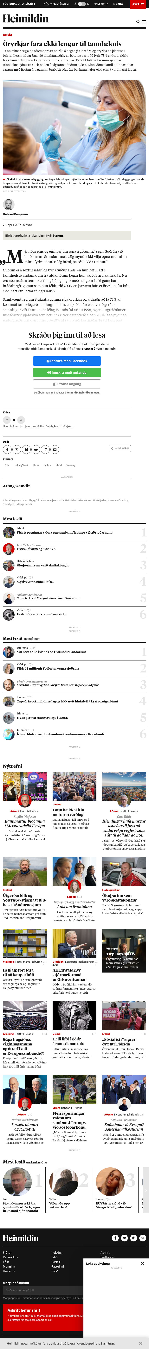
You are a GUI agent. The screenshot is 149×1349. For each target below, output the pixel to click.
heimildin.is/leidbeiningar (83, 392)
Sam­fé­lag (70, 465)
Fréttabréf (107, 1257)
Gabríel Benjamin (15, 214)
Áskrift (105, 1252)
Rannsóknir (10, 1257)
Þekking (57, 1252)
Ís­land (59, 465)
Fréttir (7, 1252)
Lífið (55, 1257)
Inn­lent (47, 465)
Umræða (9, 1271)
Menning (9, 1266)
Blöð (55, 1271)
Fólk (7, 465)
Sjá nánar (107, 1343)
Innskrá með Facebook (68, 361)
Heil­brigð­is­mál (21, 465)
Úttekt (7, 35)
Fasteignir (58, 1266)
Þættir (56, 1262)
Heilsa (36, 465)
